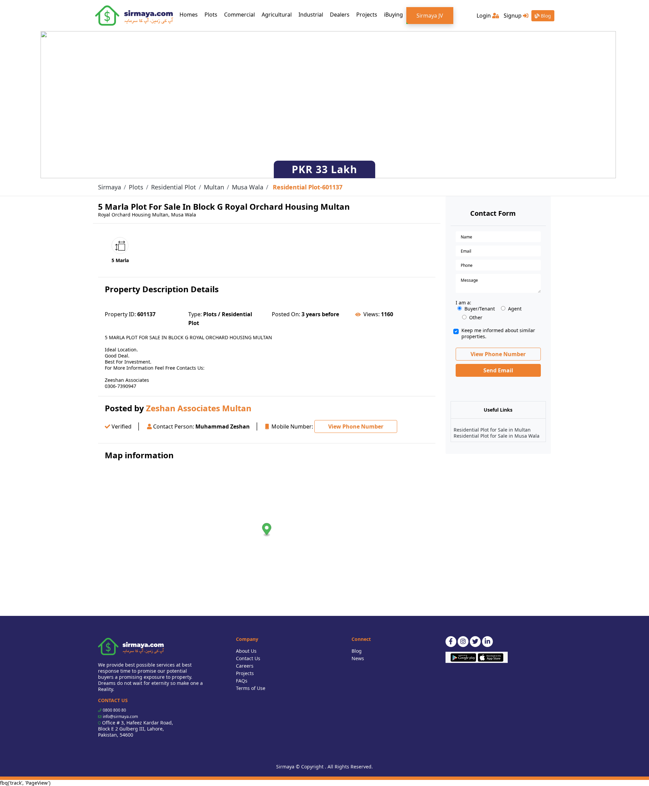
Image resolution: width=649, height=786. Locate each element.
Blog (545, 16)
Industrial (310, 14)
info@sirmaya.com (120, 716)
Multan (214, 187)
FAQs (241, 680)
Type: (195, 314)
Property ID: (120, 314)
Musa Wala (247, 187)
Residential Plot (173, 187)
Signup (513, 15)
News (358, 658)
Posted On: (286, 314)
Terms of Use (250, 688)
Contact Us (248, 658)
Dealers (340, 14)
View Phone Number (355, 426)
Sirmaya (109, 187)
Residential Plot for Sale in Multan (492, 429)
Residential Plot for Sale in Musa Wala (496, 436)
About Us (246, 651)
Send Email (498, 370)
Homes (190, 14)
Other (475, 318)
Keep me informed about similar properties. (498, 333)
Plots (211, 14)
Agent (515, 309)
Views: (371, 314)
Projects (366, 14)
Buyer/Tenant (479, 309)
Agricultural (277, 14)
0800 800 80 (114, 710)
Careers (245, 666)
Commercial (239, 14)
